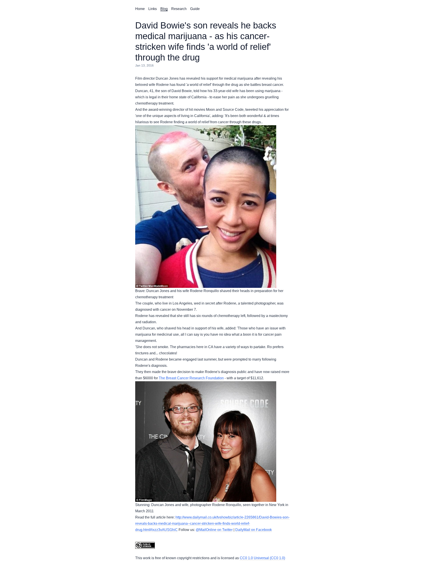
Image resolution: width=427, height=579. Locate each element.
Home (140, 9)
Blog (164, 9)
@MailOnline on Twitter (214, 530)
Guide (195, 9)
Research (179, 9)
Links (152, 9)
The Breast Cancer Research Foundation (191, 378)
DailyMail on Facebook (253, 530)
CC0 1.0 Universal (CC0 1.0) (262, 558)
